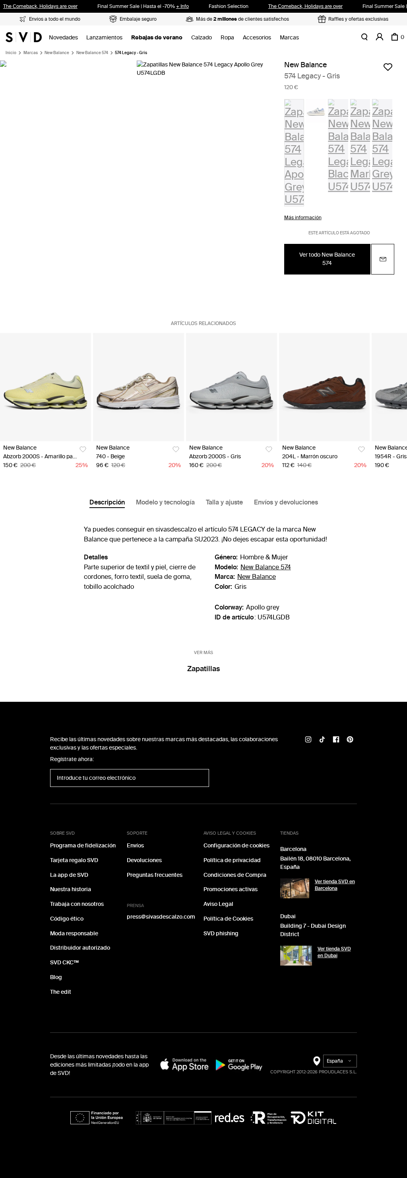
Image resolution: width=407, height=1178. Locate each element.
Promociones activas (231, 889)
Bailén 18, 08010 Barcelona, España (315, 862)
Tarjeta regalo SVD (74, 860)
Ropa (227, 37)
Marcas (289, 37)
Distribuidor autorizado (80, 947)
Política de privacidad (232, 860)
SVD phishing (221, 933)
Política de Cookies (228, 918)
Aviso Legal (218, 904)
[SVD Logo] (24, 37)
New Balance (57, 53)
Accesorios (257, 37)
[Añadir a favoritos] (388, 66)
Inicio (11, 53)
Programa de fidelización (83, 845)
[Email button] (382, 259)
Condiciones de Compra (235, 875)
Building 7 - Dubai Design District (313, 930)
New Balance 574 (92, 53)
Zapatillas (203, 669)
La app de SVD (69, 875)
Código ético (66, 918)
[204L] (324, 387)
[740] (138, 387)
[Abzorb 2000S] (45, 387)
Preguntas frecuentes (154, 875)
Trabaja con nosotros (77, 904)
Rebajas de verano (156, 37)
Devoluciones (144, 860)
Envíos (135, 845)
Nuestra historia (70, 889)
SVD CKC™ (64, 962)
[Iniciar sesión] (380, 37)
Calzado (201, 37)
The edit (60, 992)
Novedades (63, 37)
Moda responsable (74, 933)
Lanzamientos (104, 37)
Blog (56, 977)
